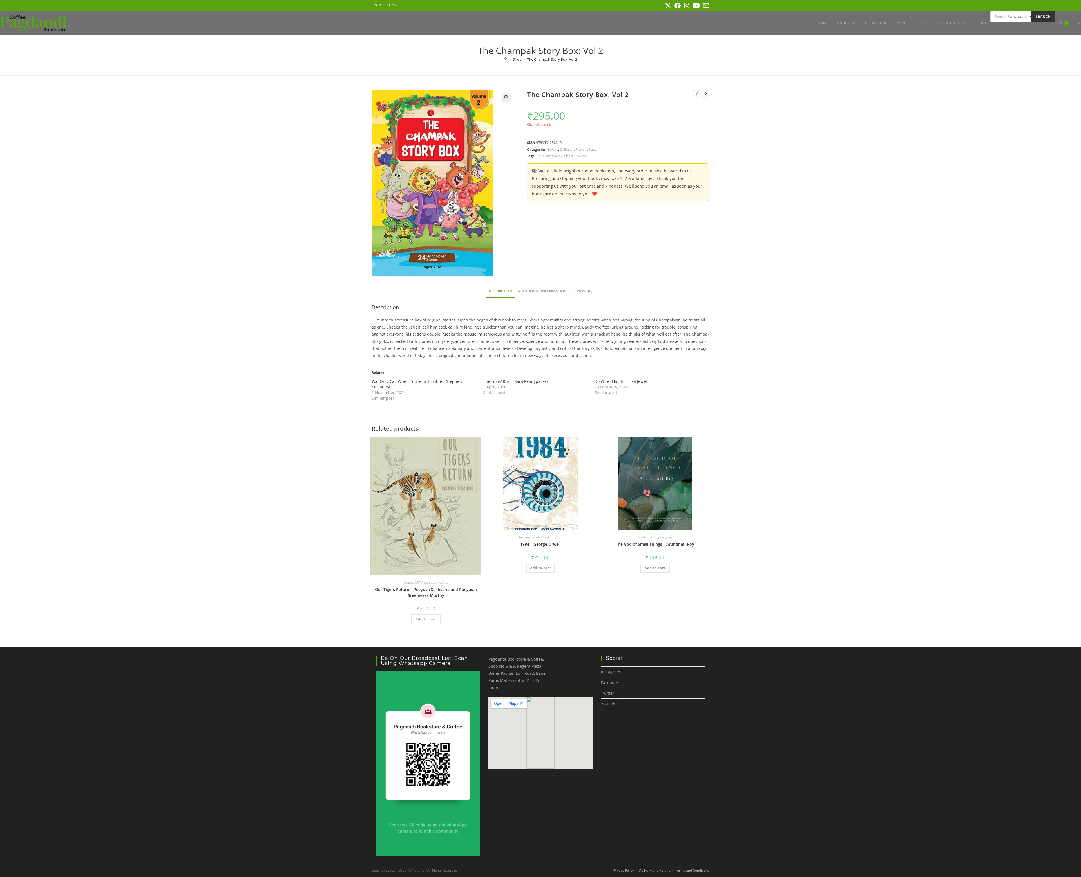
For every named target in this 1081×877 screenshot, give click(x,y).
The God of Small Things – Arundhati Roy (655, 544)
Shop (391, 5)
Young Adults (438, 582)
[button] (506, 97)
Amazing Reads (529, 537)
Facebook (609, 682)
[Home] (506, 59)
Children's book (549, 155)
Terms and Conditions (692, 870)
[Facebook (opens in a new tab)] (677, 6)
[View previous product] (697, 94)
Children (567, 149)
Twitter (607, 693)
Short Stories (575, 155)
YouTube (609, 704)
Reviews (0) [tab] (582, 291)
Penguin (666, 537)
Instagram (610, 671)
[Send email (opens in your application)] (705, 6)
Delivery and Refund (654, 870)
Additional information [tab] (542, 291)
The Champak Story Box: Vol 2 (552, 59)
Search (1043, 16)
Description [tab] (500, 291)
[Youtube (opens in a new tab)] (696, 6)
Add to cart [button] (426, 619)
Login (377, 5)
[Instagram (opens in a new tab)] (686, 6)
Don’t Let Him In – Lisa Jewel (621, 381)
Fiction (581, 149)
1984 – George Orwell (540, 544)
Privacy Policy (623, 870)
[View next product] (705, 94)
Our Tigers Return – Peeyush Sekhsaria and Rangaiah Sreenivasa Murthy (426, 592)
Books (553, 149)
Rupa (592, 149)
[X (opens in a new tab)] (668, 6)
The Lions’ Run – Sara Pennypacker (515, 381)
